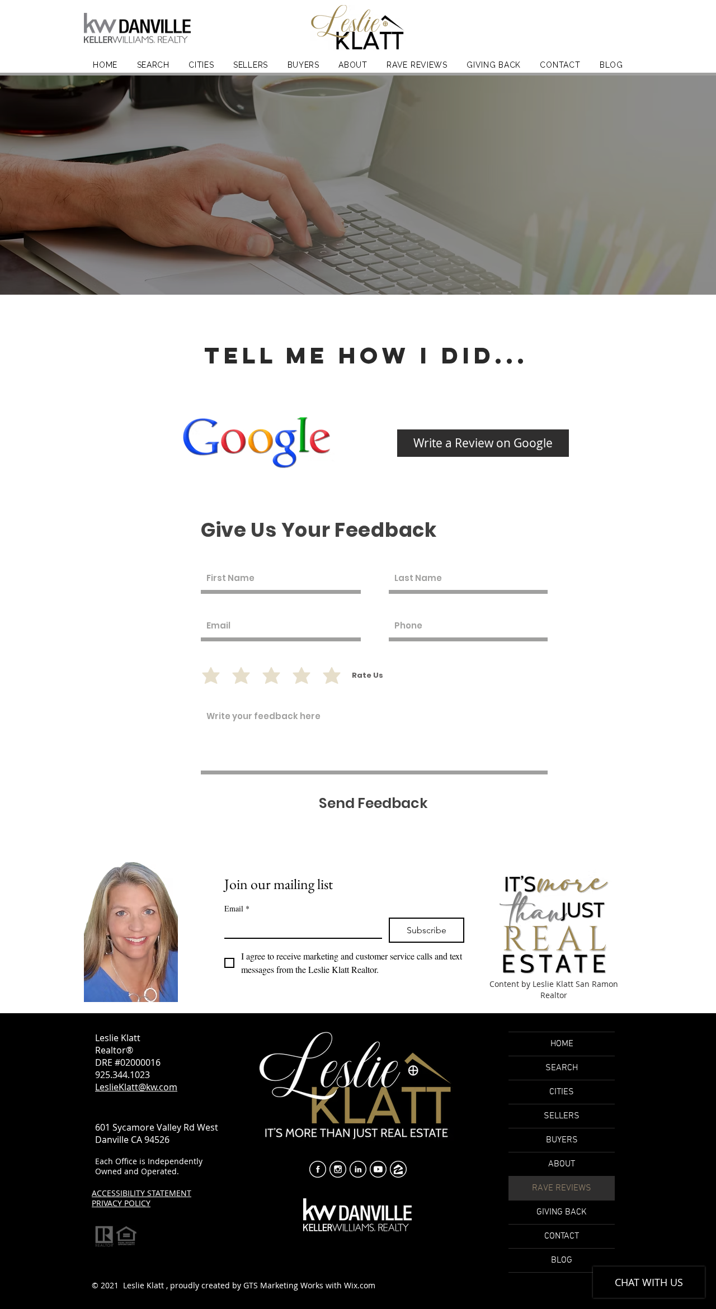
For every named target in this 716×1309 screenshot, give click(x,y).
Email (236, 908)
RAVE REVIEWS (561, 1188)
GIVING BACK (561, 1212)
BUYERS (562, 1140)
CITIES (561, 1092)
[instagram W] (337, 1169)
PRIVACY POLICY (121, 1203)
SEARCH (561, 1068)
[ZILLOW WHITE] (398, 1169)
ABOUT (561, 1164)
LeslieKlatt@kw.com (136, 1087)
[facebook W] (317, 1169)
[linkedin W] (358, 1169)
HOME (561, 1044)
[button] (352, 64)
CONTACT (561, 1236)
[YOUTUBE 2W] (378, 1169)
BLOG (561, 1260)
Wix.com (359, 1285)
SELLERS (562, 1116)
